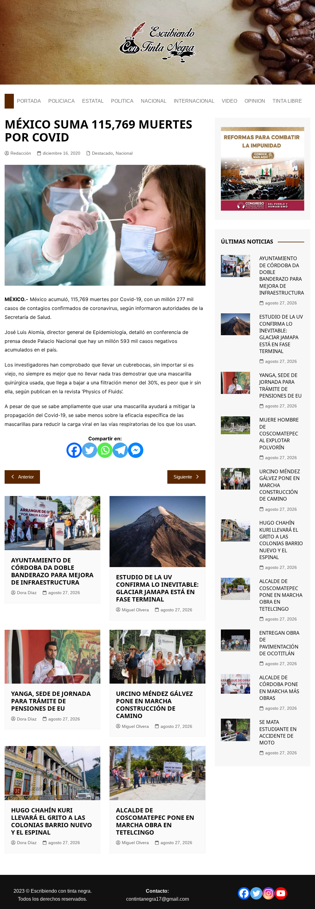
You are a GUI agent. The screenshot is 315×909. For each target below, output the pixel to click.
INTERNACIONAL (194, 101)
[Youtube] (281, 893)
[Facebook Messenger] (135, 450)
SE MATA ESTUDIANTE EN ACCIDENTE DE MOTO (278, 732)
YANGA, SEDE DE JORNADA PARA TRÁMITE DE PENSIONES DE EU (51, 701)
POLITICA (122, 101)
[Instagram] (268, 893)
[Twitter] (89, 450)
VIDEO (229, 101)
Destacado (102, 153)
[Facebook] (74, 450)
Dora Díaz (27, 592)
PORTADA (29, 101)
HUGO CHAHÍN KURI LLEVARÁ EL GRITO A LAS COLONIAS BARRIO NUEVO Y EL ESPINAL (51, 821)
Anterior (26, 476)
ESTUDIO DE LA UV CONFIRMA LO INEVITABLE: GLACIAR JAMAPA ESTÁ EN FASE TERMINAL (157, 588)
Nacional (124, 153)
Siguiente (182, 476)
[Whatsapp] (105, 450)
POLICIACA (61, 101)
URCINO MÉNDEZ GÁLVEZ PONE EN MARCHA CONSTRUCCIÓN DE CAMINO (154, 704)
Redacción (20, 153)
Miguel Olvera (135, 609)
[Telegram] (120, 450)
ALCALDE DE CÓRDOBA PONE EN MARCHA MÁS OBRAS (279, 687)
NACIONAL (153, 101)
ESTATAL (93, 101)
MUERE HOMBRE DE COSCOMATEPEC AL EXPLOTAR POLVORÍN (279, 433)
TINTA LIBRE (287, 101)
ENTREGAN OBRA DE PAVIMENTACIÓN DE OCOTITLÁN (279, 643)
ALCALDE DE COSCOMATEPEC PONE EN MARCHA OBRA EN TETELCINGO (155, 821)
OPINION (255, 101)
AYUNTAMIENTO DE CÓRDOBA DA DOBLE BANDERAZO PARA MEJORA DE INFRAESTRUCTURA (52, 571)
